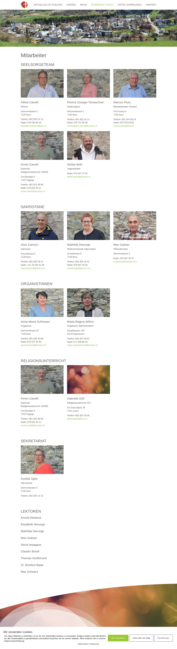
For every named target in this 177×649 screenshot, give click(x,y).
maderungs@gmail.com (78, 268)
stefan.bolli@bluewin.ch (79, 177)
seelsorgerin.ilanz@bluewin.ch (82, 126)
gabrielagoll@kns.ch (77, 419)
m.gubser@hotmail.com (125, 261)
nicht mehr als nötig (141, 638)
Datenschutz (83, 644)
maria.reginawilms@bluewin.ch (82, 345)
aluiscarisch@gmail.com (33, 268)
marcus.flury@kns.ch (123, 126)
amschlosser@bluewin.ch (33, 345)
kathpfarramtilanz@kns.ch (33, 126)
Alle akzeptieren (118, 638)
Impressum (94, 644)
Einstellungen (163, 638)
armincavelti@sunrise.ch (33, 191)
